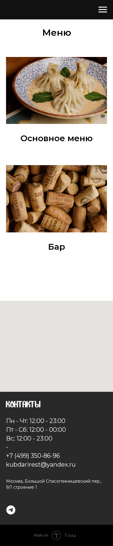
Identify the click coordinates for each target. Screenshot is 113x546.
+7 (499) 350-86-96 (33, 455)
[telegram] (10, 509)
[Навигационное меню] (103, 10)
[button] (56, 138)
